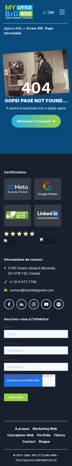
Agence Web (13, 28)
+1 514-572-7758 (22, 282)
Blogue (44, 442)
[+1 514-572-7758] (45, 12)
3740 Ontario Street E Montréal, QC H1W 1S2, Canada (31, 270)
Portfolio (44, 435)
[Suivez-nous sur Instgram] (34, 308)
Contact (29, 442)
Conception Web (20, 435)
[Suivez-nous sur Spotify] (59, 308)
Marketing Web (45, 429)
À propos (22, 429)
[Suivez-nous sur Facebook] (9, 308)
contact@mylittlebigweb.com (32, 290)
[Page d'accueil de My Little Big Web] (19, 12)
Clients (59, 435)
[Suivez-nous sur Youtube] (46, 308)
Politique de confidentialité (36, 460)
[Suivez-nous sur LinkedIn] (21, 308)
